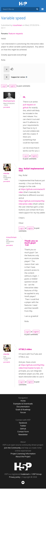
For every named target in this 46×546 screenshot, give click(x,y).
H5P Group (37, 474)
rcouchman (17, 25)
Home (23, 401)
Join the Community (12, 448)
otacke (6, 173)
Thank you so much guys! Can (31, 242)
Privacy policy (14, 477)
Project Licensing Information (23, 453)
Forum (23, 412)
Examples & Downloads (23, 403)
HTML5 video (25, 349)
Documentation (23, 406)
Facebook (23, 423)
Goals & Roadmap (23, 409)
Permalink (6, 107)
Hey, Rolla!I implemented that (31, 169)
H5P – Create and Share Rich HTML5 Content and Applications (23, 4)
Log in (4, 86)
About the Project (23, 456)
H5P (23, 466)
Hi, (24, 97)
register (13, 86)
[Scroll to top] (23, 484)
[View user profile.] (9, 98)
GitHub (23, 428)
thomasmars (9, 101)
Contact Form (23, 431)
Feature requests (16, 33)
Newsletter (23, 434)
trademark (25, 474)
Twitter (23, 425)
